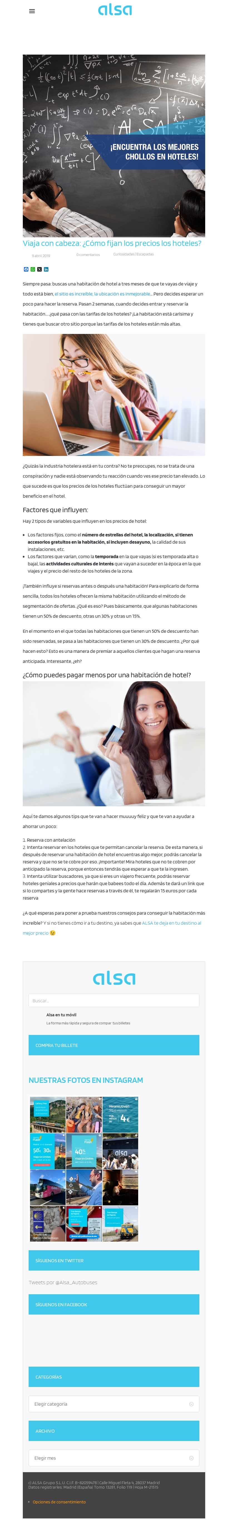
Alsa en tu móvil (61, 1014)
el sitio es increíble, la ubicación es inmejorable (102, 294)
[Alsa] (114, 977)
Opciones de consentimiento (59, 1502)
